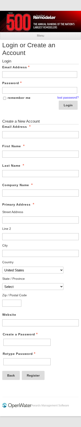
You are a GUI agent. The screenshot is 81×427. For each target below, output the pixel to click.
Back (11, 375)
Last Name (11, 165)
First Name (11, 146)
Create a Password (19, 334)
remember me (19, 98)
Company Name (15, 185)
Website (9, 314)
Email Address (14, 67)
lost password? (68, 97)
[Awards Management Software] (17, 407)
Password (10, 83)
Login (68, 105)
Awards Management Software (50, 405)
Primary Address (16, 204)
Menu (40, 35)
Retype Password (18, 354)
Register (33, 375)
